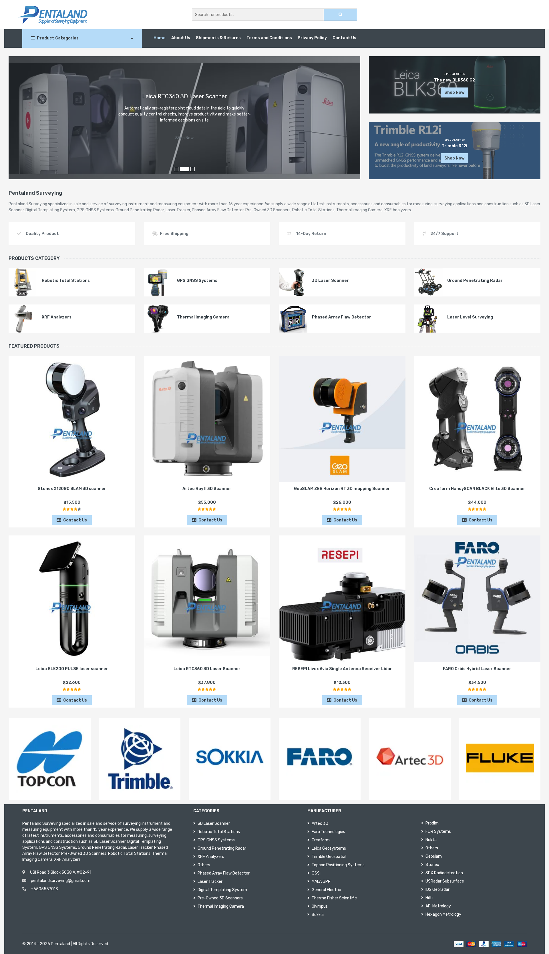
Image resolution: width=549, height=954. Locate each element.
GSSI (316, 873)
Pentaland (60, 943)
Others (204, 865)
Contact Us (344, 37)
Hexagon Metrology (443, 914)
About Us (180, 37)
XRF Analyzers (211, 856)
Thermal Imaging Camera (221, 906)
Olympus (320, 906)
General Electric (326, 889)
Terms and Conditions (269, 37)
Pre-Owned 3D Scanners (220, 898)
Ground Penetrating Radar (222, 848)
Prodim (432, 823)
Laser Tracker (210, 881)
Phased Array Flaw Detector (224, 873)
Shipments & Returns (218, 37)
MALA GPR (321, 881)
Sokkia (318, 914)
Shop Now (184, 138)
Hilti (429, 897)
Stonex (432, 864)
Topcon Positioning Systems (338, 865)
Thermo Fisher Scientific (334, 898)
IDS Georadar (437, 889)
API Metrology (438, 906)
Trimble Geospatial (329, 856)
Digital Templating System (222, 889)
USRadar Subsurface (444, 881)
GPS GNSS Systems (216, 840)
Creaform (321, 840)
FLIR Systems (438, 831)
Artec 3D (320, 823)
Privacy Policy (312, 37)
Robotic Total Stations (219, 831)
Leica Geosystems (329, 848)
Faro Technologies (328, 831)
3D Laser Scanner (214, 823)
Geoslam (433, 856)
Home (160, 37)
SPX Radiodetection (444, 873)
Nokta (431, 839)
